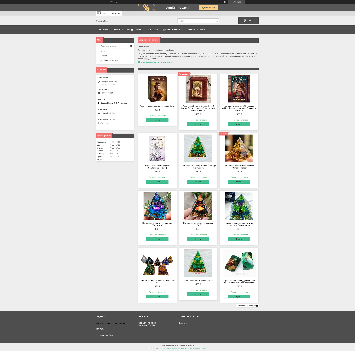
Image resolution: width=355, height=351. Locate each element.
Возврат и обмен (196, 30)
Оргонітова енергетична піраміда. (198, 280)
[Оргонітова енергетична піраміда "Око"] (198, 206)
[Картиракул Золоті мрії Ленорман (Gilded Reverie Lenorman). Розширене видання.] (239, 89)
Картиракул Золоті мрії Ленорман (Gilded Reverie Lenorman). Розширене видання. (239, 108)
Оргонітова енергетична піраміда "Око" (198, 224)
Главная (103, 30)
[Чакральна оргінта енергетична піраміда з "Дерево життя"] (239, 206)
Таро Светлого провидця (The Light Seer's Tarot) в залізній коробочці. (239, 281)
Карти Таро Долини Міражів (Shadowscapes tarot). (157, 166)
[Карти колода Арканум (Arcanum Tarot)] (157, 89)
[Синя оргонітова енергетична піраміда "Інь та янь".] (198, 148)
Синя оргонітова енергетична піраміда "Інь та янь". (198, 166)
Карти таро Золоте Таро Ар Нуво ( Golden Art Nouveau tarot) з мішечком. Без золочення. (198, 108)
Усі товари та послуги (246, 306)
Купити (157, 120)
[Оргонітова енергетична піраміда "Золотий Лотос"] (239, 148)
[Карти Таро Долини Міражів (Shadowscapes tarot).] (157, 148)
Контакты (153, 30)
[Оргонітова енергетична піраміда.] (198, 263)
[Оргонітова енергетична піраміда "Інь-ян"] (157, 263)
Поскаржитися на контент (174, 348)
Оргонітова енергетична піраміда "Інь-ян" (157, 281)
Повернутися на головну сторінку (157, 62)
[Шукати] (216, 20)
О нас (139, 30)
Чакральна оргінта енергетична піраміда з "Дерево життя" (239, 224)
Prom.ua (191, 346)
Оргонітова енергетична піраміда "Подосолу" (157, 224)
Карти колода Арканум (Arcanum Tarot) (157, 106)
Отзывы (104, 56)
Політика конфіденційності (195, 348)
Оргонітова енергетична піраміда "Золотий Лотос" (239, 166)
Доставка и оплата (172, 30)
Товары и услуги (121, 30)
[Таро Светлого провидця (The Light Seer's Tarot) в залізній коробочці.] (239, 263)
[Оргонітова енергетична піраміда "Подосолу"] (157, 206)
